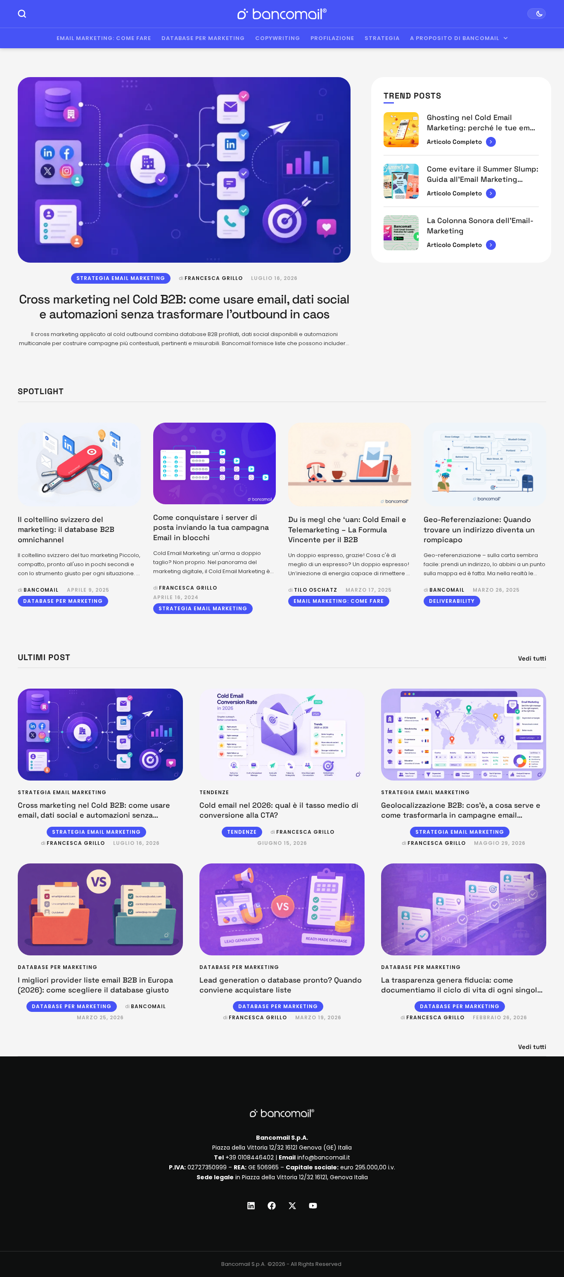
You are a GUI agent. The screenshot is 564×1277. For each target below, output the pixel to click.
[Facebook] (272, 1206)
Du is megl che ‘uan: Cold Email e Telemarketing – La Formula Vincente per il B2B (347, 529)
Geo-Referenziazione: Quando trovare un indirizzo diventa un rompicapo (479, 529)
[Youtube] (313, 1206)
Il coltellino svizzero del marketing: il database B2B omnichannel (66, 529)
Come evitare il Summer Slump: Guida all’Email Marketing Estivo (482, 179)
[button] (542, 1242)
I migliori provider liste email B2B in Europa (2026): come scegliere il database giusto (95, 985)
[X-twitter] (292, 1206)
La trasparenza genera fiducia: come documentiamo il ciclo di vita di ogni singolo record (461, 990)
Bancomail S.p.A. (243, 1264)
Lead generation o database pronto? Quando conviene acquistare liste (280, 985)
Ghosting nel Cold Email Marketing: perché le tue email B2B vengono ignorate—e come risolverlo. (482, 132)
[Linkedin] (251, 1206)
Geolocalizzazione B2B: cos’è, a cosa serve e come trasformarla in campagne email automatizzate (460, 815)
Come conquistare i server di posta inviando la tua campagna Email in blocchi (211, 527)
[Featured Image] (184, 169)
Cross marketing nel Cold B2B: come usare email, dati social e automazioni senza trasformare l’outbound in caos (184, 306)
